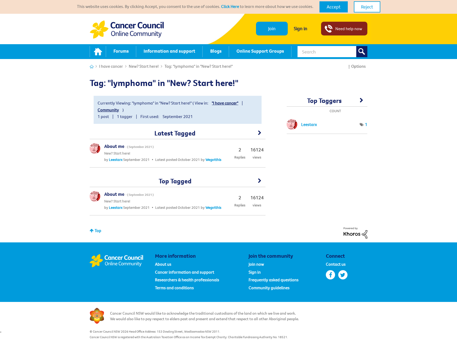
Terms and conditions (174, 287)
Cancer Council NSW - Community (127, 29)
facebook (330, 274)
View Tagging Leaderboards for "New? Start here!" (327, 102)
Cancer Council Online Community (122, 260)
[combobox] (332, 51)
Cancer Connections (92, 67)
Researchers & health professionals (187, 279)
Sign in (300, 28)
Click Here (230, 6)
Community (108, 109)
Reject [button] (367, 7)
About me (129, 146)
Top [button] (98, 230)
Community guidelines (269, 287)
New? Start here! (144, 66)
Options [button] (358, 66)
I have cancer (111, 66)
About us (163, 264)
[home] (98, 51)
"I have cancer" (225, 103)
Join (272, 28)
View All (178, 134)
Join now (256, 264)
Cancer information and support (184, 272)
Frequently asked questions (274, 279)
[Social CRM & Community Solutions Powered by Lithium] (355, 232)
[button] (333, 6)
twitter (343, 274)
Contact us (336, 264)
